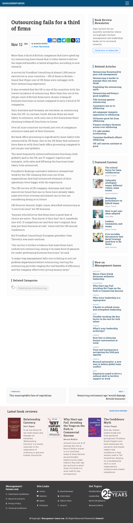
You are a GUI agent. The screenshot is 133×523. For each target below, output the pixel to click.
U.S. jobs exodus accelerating (101, 132)
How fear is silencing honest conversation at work (105, 340)
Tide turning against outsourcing (104, 100)
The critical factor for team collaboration (113, 170)
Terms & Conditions (17, 508)
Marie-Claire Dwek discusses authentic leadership (103, 276)
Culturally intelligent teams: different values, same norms (113, 185)
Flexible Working (96, 491)
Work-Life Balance (97, 501)
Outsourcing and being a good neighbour (106, 94)
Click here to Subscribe (106, 50)
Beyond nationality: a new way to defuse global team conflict (107, 364)
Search (63, 505)
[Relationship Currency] (15, 438)
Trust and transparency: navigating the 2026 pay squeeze (106, 352)
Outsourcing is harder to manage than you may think (106, 80)
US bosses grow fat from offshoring (106, 119)
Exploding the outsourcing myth (107, 88)
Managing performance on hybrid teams (113, 200)
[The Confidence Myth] (96, 447)
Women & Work (96, 505)
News (41, 501)
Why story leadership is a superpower (106, 299)
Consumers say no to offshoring (104, 107)
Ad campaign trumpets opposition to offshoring (106, 113)
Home (42, 491)
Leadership (94, 496)
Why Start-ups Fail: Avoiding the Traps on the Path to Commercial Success (108, 288)
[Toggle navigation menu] (127, 3)
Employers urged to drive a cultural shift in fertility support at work (107, 376)
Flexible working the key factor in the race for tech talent (106, 319)
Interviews (65, 496)
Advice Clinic (66, 501)
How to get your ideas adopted (113, 212)
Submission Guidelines (18, 494)
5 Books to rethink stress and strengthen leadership (107, 308)
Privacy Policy (14, 503)
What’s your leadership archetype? (105, 329)
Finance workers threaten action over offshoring (107, 125)
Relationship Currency (31, 421)
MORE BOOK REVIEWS (118, 411)
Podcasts (43, 505)
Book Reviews (66, 491)
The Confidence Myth (114, 421)
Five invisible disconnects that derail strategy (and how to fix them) (114, 239)
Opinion (43, 496)
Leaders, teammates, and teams (113, 224)
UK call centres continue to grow (107, 144)
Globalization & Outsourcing (32, 288)
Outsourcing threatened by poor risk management (107, 73)
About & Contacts (16, 499)
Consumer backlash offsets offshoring (107, 138)
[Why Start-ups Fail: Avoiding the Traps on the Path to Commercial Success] (56, 447)
